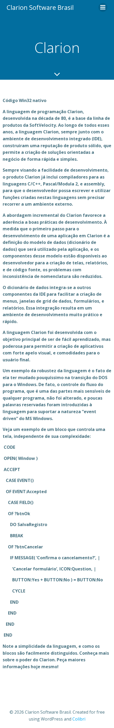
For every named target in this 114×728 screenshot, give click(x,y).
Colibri (78, 719)
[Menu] (102, 7)
